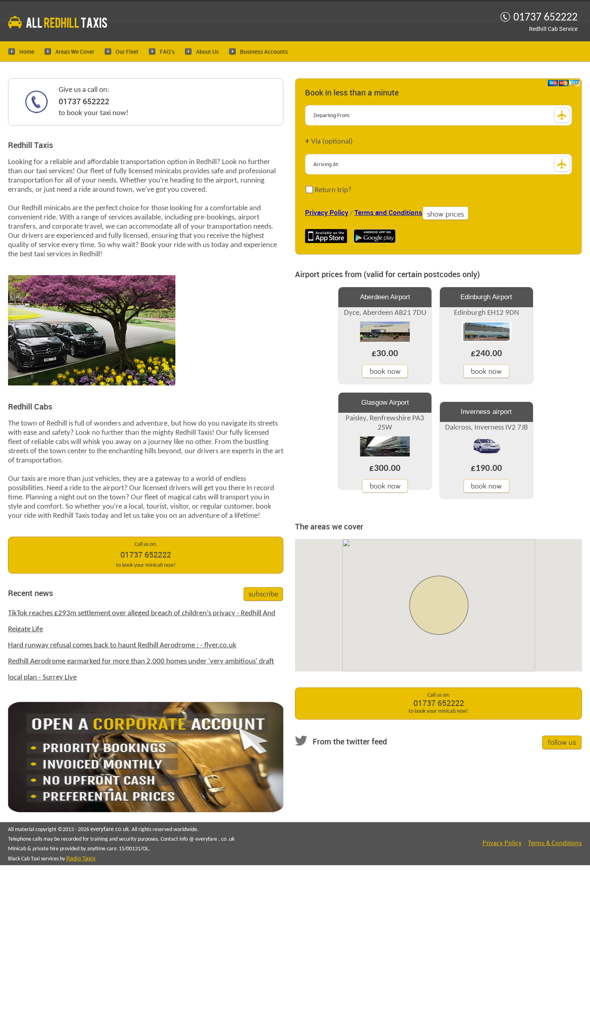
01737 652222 (84, 101)
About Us (207, 52)
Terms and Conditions (388, 213)
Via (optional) (329, 141)
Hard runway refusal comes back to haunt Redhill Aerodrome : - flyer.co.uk (122, 645)
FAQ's (167, 52)
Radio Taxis (81, 859)
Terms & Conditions (555, 843)
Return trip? (332, 190)
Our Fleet (127, 52)
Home (26, 52)
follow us (562, 742)
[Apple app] (326, 236)
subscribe (263, 593)
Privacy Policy (326, 213)
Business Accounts (264, 52)
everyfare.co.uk (109, 829)
